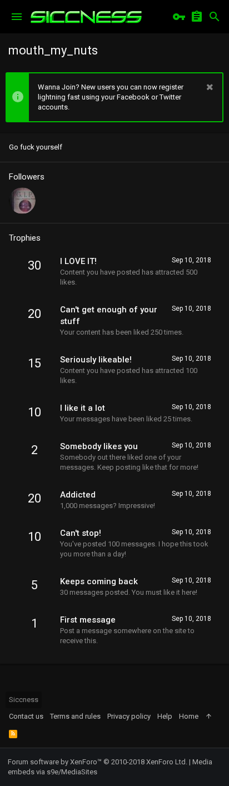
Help (164, 716)
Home (188, 716)
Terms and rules (75, 716)
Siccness (23, 699)
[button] (17, 16)
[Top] (209, 716)
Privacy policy (129, 716)
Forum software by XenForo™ (97, 762)
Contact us (26, 716)
